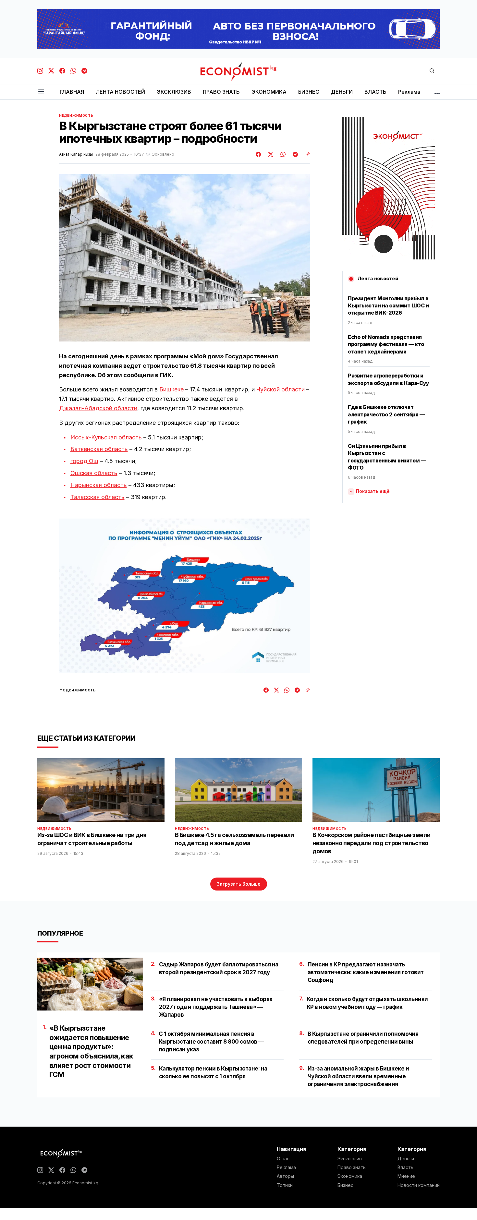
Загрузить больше (239, 884)
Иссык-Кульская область (106, 437)
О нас (283, 1158)
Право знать (351, 1167)
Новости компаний (419, 1185)
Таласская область (97, 497)
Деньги (406, 1158)
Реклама (286, 1167)
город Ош (84, 461)
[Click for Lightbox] (184, 596)
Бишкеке (171, 389)
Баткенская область (99, 449)
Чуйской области (280, 389)
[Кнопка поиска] (432, 71)
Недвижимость (76, 115)
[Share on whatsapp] (282, 154)
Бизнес (345, 1185)
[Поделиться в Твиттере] (269, 154)
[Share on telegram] (294, 154)
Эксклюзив (349, 1158)
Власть (405, 1167)
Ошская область (93, 473)
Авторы (285, 1176)
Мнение (406, 1176)
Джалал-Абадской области (98, 408)
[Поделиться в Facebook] (258, 154)
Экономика (349, 1176)
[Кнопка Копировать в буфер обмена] (305, 154)
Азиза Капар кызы (76, 154)
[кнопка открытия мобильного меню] (41, 92)
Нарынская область (98, 485)
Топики (285, 1185)
